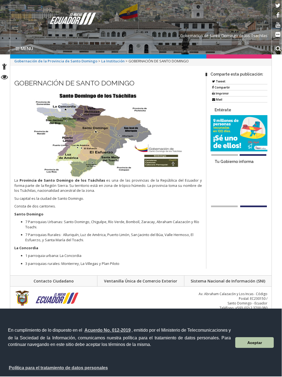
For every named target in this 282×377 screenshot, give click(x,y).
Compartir (222, 87)
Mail (218, 99)
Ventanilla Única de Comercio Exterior (140, 281)
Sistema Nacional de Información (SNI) (228, 281)
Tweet (220, 81)
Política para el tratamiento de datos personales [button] (58, 367)
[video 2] (253, 206)
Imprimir (222, 93)
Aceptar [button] (254, 342)
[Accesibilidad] (4, 67)
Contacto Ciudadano (54, 281)
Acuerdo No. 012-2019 (107, 330)
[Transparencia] (4, 78)
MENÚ (26, 49)
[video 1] (224, 206)
